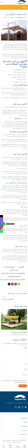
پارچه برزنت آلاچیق (14, 270)
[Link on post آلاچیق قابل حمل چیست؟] (14, 319)
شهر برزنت (14, 442)
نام (26, 363)
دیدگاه (25, 347)
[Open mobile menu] (1, 2)
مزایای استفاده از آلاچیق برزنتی (14, 276)
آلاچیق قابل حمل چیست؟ (9, 266)
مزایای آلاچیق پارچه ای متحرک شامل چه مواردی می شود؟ (13, 273)
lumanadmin (19, 17)
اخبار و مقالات (6, 17)
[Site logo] (22, 2)
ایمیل (25, 369)
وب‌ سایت (25, 374)
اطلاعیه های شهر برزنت (16, 334)
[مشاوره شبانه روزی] (3, 224)
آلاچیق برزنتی (24, 157)
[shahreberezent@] (1, 228)
